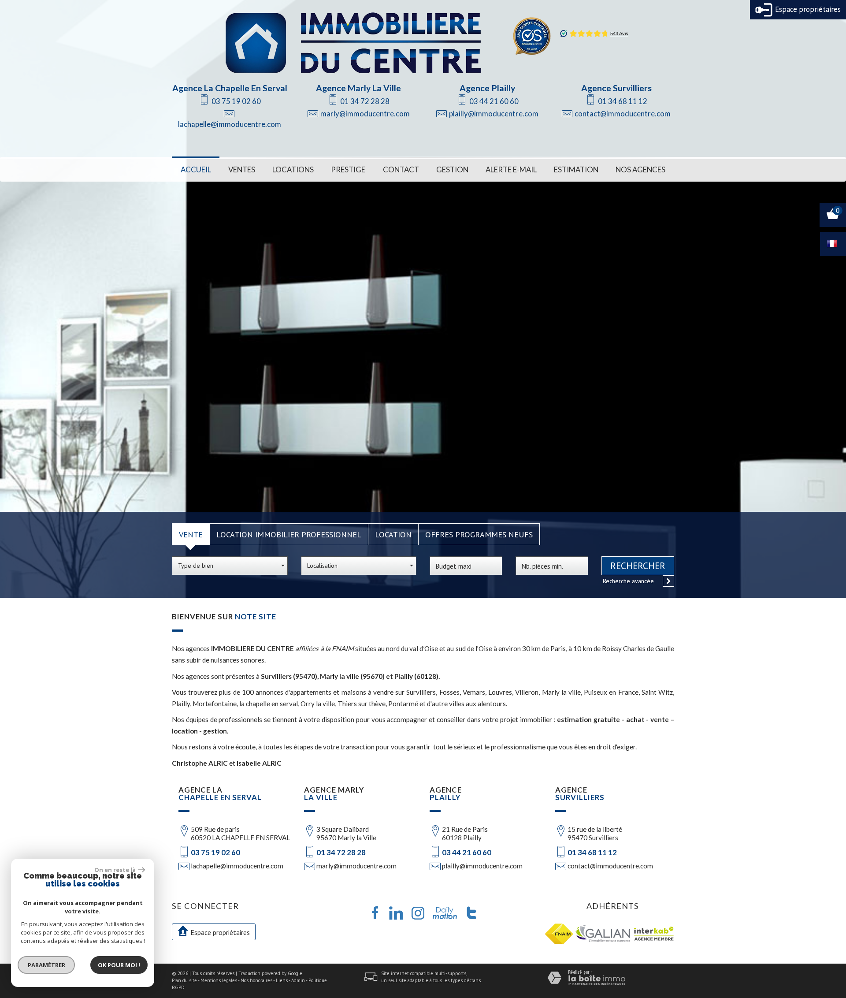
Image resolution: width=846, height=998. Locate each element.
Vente (191, 534)
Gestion (452, 169)
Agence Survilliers (616, 88)
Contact (401, 169)
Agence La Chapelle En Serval (229, 88)
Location (393, 534)
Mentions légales (218, 980)
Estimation (576, 169)
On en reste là (115, 870)
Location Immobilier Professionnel (288, 534)
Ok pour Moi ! (119, 965)
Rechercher (637, 566)
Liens (282, 980)
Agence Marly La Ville (358, 88)
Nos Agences (640, 169)
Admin (298, 980)
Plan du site (184, 980)
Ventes (241, 169)
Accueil (196, 169)
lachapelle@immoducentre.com (229, 124)
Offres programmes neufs (479, 534)
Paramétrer (46, 965)
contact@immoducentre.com (623, 113)
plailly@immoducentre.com (493, 113)
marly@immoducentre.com (365, 113)
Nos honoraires (256, 980)
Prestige (348, 169)
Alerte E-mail (511, 169)
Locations (293, 169)
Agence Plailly (487, 88)
